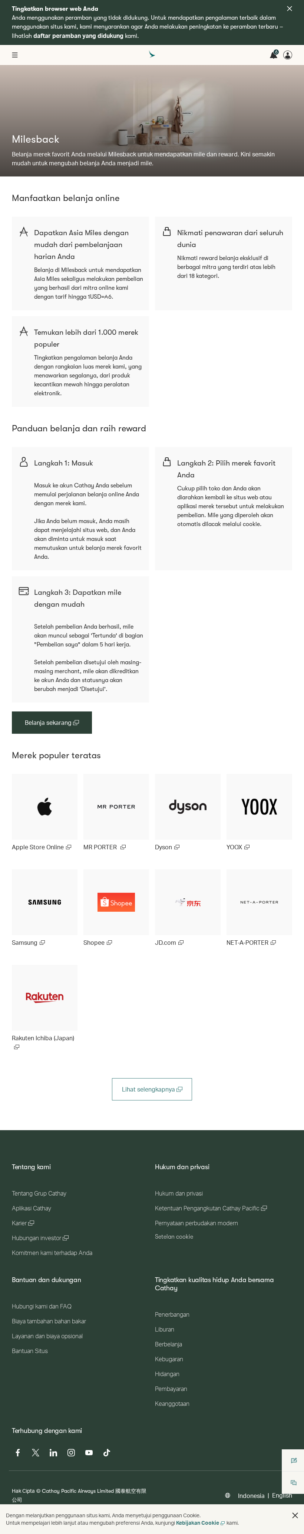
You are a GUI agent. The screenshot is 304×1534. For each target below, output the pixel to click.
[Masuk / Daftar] (287, 55)
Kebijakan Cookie (197, 1523)
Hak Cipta (23, 1491)
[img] (289, 8)
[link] (44, 813)
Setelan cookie (174, 1236)
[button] (295, 1515)
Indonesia (251, 1495)
